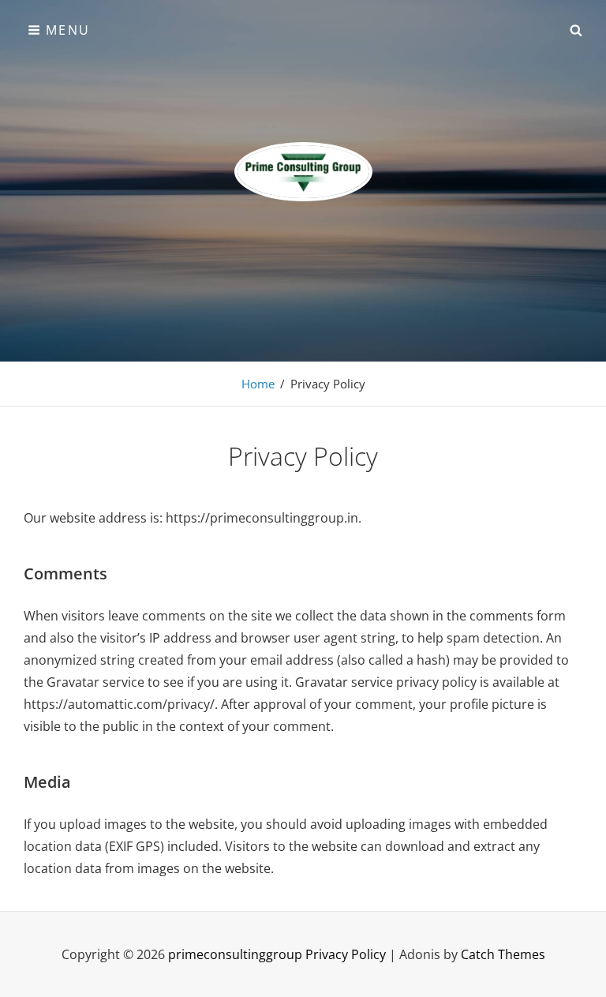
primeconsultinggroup (235, 954)
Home (258, 384)
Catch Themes (503, 954)
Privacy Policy (345, 954)
